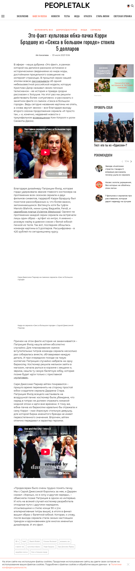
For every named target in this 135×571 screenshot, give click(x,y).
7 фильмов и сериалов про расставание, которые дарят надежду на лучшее (118, 199)
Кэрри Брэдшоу (49, 546)
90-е (17, 541)
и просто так (20, 546)
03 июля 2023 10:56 (61, 55)
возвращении (41, 117)
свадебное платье (22, 552)
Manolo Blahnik (35, 541)
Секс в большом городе (39, 552)
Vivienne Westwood (50, 541)
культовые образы (34, 546)
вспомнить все (65, 541)
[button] (131, 161)
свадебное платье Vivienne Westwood (37, 211)
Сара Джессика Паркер (66, 546)
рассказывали (40, 81)
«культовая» (21, 377)
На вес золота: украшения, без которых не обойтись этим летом (118, 185)
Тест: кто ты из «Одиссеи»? (110, 145)
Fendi (24, 541)
